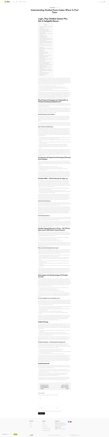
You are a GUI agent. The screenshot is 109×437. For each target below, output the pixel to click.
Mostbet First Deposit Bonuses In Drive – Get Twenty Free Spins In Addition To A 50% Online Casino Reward (46, 39)
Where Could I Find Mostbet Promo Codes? (46, 41)
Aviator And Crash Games (43, 35)
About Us (24, 1)
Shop (16, 1)
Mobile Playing (42, 47)
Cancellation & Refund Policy (46, 428)
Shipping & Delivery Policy (46, 430)
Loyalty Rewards (42, 50)
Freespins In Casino (42, 61)
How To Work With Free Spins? (44, 53)
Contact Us (20, 1)
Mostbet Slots (41, 54)
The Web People (77, 435)
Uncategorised (52, 7)
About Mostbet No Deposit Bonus (44, 72)
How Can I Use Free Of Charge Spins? (45, 62)
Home (14, 1)
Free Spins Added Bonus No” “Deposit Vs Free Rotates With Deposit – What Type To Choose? (46, 70)
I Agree (15, 434)
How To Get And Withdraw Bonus (44, 63)
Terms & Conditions (45, 426)
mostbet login (47, 106)
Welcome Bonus (42, 57)
